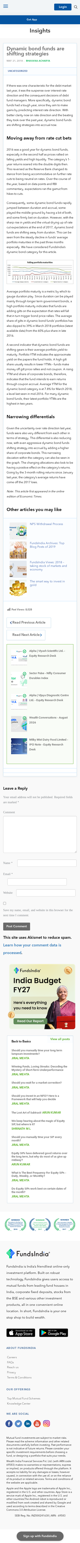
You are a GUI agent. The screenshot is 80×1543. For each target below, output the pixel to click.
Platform (17, 63)
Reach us (13, 1367)
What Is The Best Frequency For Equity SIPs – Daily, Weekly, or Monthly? (39, 1175)
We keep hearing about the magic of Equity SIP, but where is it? (38, 1123)
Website (8, 892)
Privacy (11, 1372)
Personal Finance (24, 56)
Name (8, 863)
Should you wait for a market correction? (37, 1082)
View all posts (60, 1039)
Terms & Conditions (19, 1377)
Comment (9, 812)
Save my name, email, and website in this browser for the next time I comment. (38, 912)
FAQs (10, 1362)
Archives (16, 67)
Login (63, 7)
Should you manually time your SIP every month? (37, 1139)
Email (8, 874)
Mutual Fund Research (28, 44)
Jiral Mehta (20, 1058)
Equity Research (23, 48)
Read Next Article (26, 635)
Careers (12, 1357)
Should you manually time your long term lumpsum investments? (37, 1052)
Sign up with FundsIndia (40, 1536)
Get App (32, 19)
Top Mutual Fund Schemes (23, 1398)
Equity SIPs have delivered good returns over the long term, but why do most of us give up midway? (39, 1157)
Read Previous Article (28, 622)
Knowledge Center (19, 1403)
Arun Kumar (51, 1112)
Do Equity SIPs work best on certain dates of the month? (39, 1190)
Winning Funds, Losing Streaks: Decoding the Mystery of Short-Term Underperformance (39, 1068)
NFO (13, 52)
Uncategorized (18, 71)
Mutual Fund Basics (25, 40)
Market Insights (22, 59)
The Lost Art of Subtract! (26, 1112)
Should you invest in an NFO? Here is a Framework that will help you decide (35, 1098)
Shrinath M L (21, 1129)
